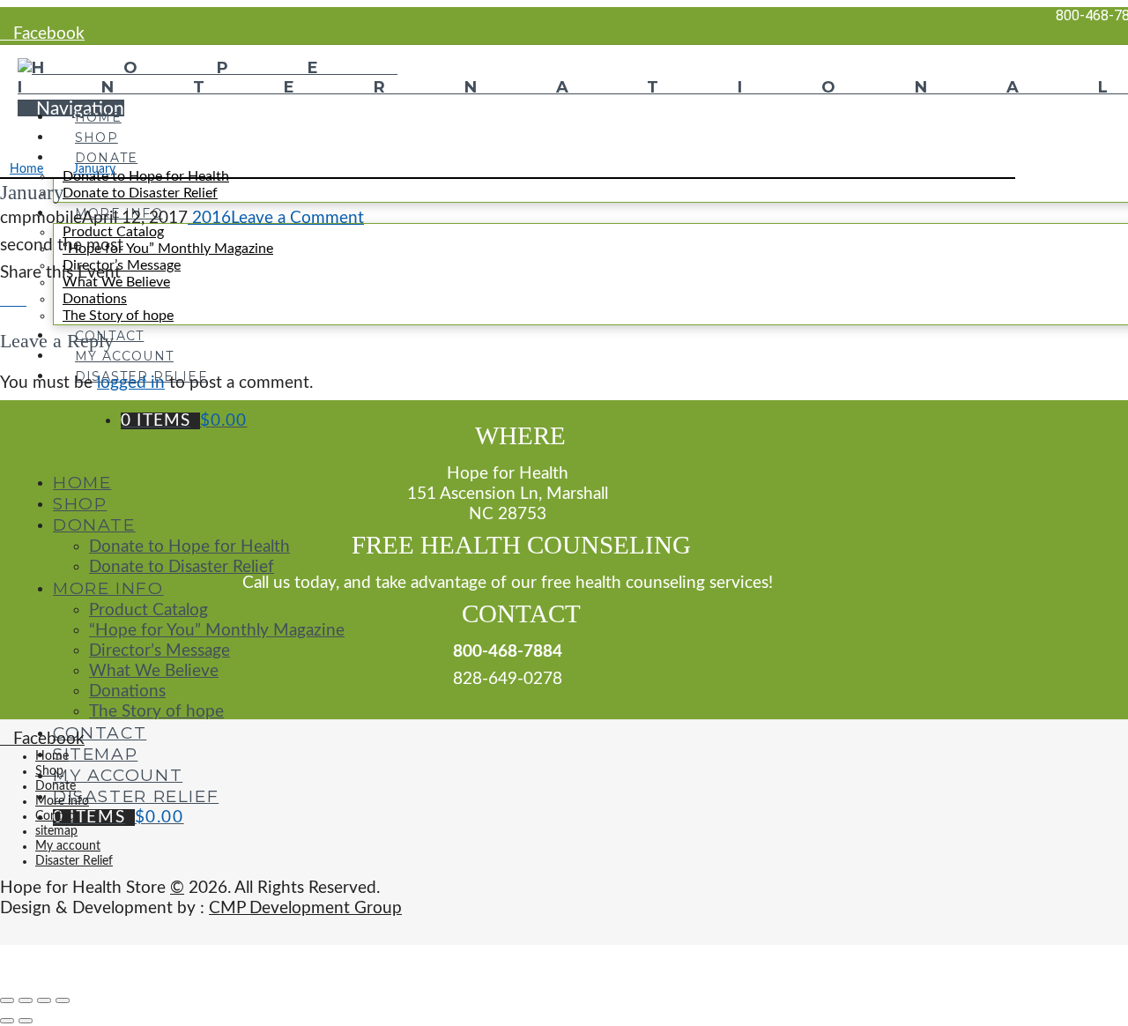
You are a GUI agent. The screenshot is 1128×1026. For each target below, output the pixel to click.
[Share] (26, 1000)
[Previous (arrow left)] (7, 1020)
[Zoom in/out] (63, 1000)
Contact (56, 816)
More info (62, 801)
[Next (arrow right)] (26, 1020)
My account (67, 846)
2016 (209, 218)
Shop (49, 771)
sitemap (56, 831)
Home (52, 756)
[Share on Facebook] (6, 300)
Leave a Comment (297, 218)
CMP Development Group (305, 908)
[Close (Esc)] (7, 1000)
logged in (131, 383)
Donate (55, 786)
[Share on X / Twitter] (19, 300)
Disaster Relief (74, 861)
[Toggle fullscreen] (44, 1000)
